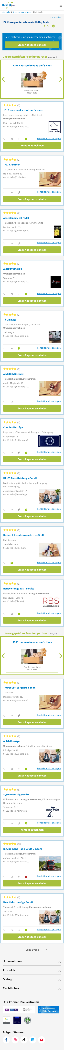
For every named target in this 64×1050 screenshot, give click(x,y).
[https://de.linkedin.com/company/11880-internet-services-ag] (32, 1039)
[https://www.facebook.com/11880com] (6, 1039)
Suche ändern (56, 17)
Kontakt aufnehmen (32, 145)
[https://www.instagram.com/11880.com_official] (15, 1039)
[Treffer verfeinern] (46, 26)
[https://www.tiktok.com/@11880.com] (24, 1039)
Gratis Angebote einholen (32, 44)
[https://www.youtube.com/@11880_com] (41, 1039)
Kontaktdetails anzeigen (49, 138)
